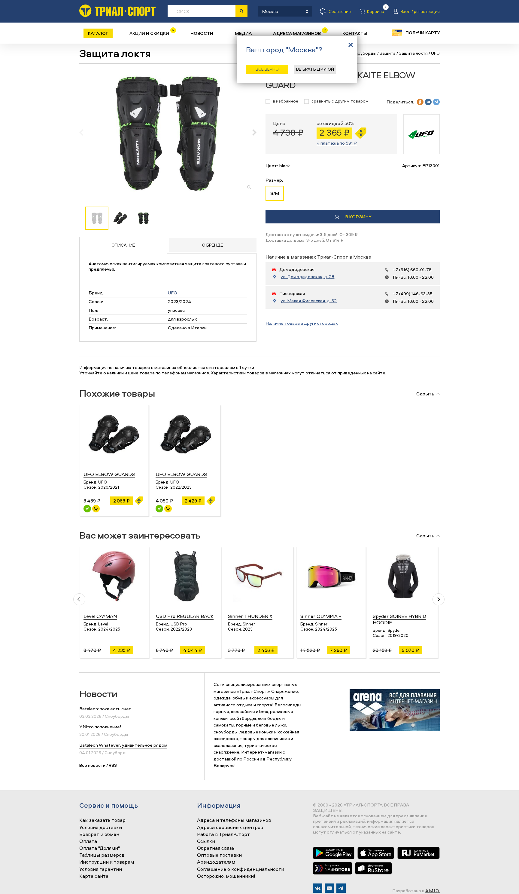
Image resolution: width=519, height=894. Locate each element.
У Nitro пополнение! (100, 726)
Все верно (267, 69)
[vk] (428, 102)
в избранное (285, 101)
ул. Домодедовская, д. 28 (307, 276)
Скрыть (425, 394)
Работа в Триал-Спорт (223, 834)
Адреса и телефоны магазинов (234, 820)
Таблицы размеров (101, 855)
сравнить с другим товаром (340, 101)
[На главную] (117, 11)
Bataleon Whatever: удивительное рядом (123, 745)
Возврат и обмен (99, 834)
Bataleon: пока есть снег (105, 708)
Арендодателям (216, 862)
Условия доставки (100, 828)
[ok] (420, 102)
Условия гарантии (100, 869)
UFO (172, 293)
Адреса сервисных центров (230, 828)
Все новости (92, 765)
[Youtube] (329, 888)
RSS (113, 765)
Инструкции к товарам (106, 862)
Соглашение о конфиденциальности (240, 869)
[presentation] (84, 132)
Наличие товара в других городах (302, 323)
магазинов (198, 373)
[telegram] (436, 102)
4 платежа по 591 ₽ (337, 143)
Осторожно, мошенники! (226, 876)
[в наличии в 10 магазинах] (159, 508)
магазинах (280, 373)
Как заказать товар (102, 820)
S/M (274, 193)
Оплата (88, 841)
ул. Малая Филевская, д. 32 (309, 300)
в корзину (358, 217)
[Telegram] (341, 888)
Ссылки (206, 841)
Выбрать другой (315, 69)
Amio (432, 890)
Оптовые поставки (219, 855)
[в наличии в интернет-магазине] (96, 508)
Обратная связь (216, 848)
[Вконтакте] (317, 888)
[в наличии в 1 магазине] (87, 508)
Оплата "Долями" (99, 848)
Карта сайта (93, 876)
